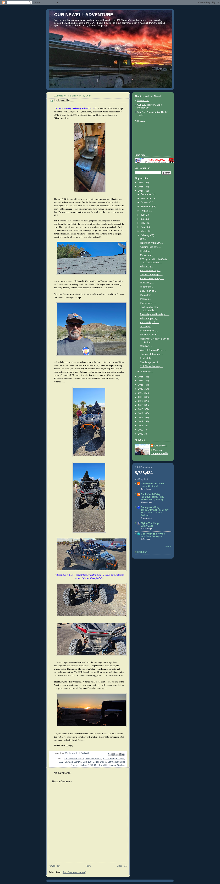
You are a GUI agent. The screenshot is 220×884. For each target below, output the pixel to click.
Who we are (143, 100)
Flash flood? (146, 251)
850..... (143, 239)
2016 (141, 405)
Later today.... (147, 283)
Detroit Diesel (99, 762)
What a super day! (149, 318)
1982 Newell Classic (74, 758)
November (146, 198)
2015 (141, 409)
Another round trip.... (150, 270)
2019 (141, 393)
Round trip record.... (150, 335)
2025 (141, 187)
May (143, 223)
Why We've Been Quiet (151, 536)
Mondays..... (146, 346)
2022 (141, 381)
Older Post (122, 866)
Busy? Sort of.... (148, 291)
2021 (141, 385)
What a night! (146, 266)
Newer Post (54, 866)
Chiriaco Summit (73, 762)
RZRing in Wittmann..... (151, 243)
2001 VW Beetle (93, 758)
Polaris (112, 765)
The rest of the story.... (151, 354)
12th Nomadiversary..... (151, 366)
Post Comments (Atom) (74, 872)
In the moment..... (149, 331)
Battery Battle (147, 526)
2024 (141, 191)
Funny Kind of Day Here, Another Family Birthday (152, 498)
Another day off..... (149, 322)
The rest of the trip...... (151, 274)
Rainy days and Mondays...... (154, 314)
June (143, 219)
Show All (168, 546)
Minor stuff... (146, 287)
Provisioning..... (148, 303)
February (145, 235)
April (143, 227)
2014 (141, 413)
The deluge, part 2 (149, 362)
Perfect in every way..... (152, 278)
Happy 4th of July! (149, 486)
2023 (141, 377)
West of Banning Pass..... (153, 350)
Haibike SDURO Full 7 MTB (94, 765)
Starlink (121, 765)
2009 (141, 434)
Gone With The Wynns (153, 534)
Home (88, 866)
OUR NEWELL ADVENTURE (83, 14)
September (146, 206)
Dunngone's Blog (150, 507)
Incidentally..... (147, 358)
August (144, 211)
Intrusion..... (146, 299)
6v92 (61, 762)
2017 (141, 401)
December (146, 194)
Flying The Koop (150, 523)
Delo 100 (87, 762)
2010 (141, 430)
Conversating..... (148, 255)
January (145, 371)
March (144, 231)
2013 (141, 417)
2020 (141, 389)
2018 (141, 397)
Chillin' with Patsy (150, 494)
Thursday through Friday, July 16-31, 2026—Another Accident (154, 512)
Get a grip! (145, 326)
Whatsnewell (160, 446)
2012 (141, 421)
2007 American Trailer (113, 758)
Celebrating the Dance (152, 484)
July (143, 215)
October (145, 202)
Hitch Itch (142, 552)
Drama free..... (147, 295)
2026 (141, 182)
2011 (141, 425)
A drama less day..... (150, 247)
